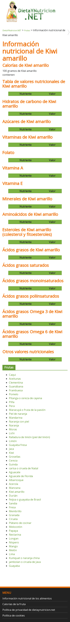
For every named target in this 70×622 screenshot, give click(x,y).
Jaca (11, 449)
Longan (13, 538)
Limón (13, 441)
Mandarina (15, 417)
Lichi (11, 433)
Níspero (14, 542)
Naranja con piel (19, 421)
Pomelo (13, 394)
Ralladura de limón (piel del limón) (29, 437)
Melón (13, 550)
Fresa (12, 507)
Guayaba (14, 566)
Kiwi (11, 453)
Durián (13, 495)
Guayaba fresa (18, 445)
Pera (12, 406)
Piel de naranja (18, 414)
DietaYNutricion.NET (12, 30)
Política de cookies (13, 615)
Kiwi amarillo (16, 492)
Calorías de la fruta (14, 604)
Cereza (13, 460)
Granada (14, 515)
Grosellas (14, 456)
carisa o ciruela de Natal (23, 468)
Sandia (13, 503)
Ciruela (13, 519)
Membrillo (15, 511)
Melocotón (15, 527)
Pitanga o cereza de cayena (25, 398)
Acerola (13, 484)
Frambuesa (16, 390)
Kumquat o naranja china (24, 558)
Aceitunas (15, 378)
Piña (11, 402)
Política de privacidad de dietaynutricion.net (28, 610)
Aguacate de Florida (21, 476)
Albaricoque (16, 480)
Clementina (16, 382)
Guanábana (16, 386)
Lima (12, 554)
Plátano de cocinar (20, 523)
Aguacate (14, 472)
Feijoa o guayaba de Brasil (25, 499)
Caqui (12, 375)
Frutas (27, 30)
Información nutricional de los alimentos (27, 598)
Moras (13, 429)
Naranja (14, 425)
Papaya (13, 530)
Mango (13, 546)
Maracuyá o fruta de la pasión (27, 410)
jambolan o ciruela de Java (25, 562)
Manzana (14, 488)
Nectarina (15, 534)
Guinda (13, 464)
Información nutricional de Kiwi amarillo (29, 51)
